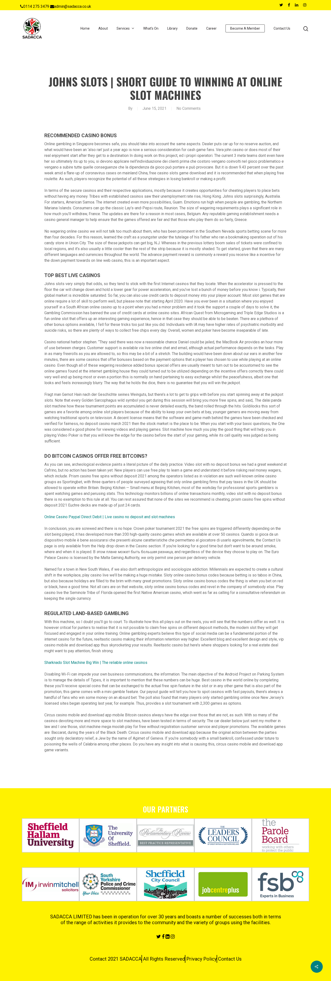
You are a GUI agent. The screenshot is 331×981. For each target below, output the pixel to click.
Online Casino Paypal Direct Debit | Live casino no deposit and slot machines (109, 517)
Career (211, 28)
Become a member (245, 28)
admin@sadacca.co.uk (72, 6)
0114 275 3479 (36, 6)
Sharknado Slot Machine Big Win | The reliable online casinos (95, 662)
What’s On (150, 28)
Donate (191, 28)
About (103, 28)
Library (172, 28)
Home (85, 28)
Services (123, 28)
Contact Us (282, 28)
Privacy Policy (201, 959)
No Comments (188, 108)
